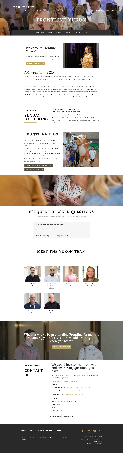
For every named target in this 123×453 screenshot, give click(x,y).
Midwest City (59, 32)
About (25, 11)
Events (99, 11)
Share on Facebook (56, 416)
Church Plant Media (97, 443)
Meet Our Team (27, 430)
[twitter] (100, 431)
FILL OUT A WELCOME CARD (35, 63)
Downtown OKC (40, 32)
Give (108, 11)
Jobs (59, 430)
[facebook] (83, 431)
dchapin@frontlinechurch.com (82, 387)
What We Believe (45, 430)
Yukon (85, 32)
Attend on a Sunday (40, 11)
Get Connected (59, 11)
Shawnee (68, 32)
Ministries (74, 11)
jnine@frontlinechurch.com (75, 395)
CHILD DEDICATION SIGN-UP (34, 170)
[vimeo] (94, 431)
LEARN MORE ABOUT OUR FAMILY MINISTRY (39, 165)
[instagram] (89, 431)
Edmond (50, 32)
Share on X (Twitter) (68, 416)
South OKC (77, 32)
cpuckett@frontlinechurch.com (79, 391)
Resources (87, 11)
